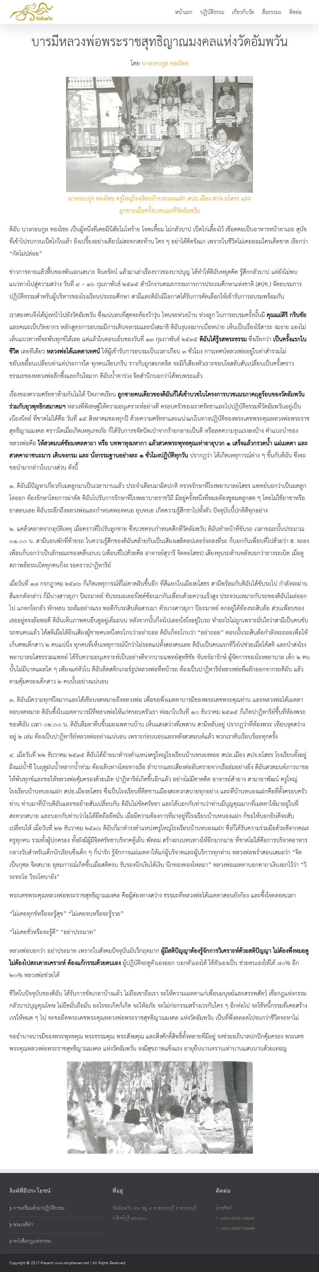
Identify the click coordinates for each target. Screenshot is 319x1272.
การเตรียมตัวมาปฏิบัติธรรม (38, 1208)
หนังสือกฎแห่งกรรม (32, 1241)
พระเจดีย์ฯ (23, 1225)
